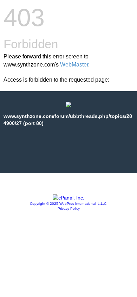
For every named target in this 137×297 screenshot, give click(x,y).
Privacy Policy (69, 208)
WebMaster (74, 65)
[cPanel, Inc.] (68, 198)
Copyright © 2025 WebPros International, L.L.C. (68, 204)
